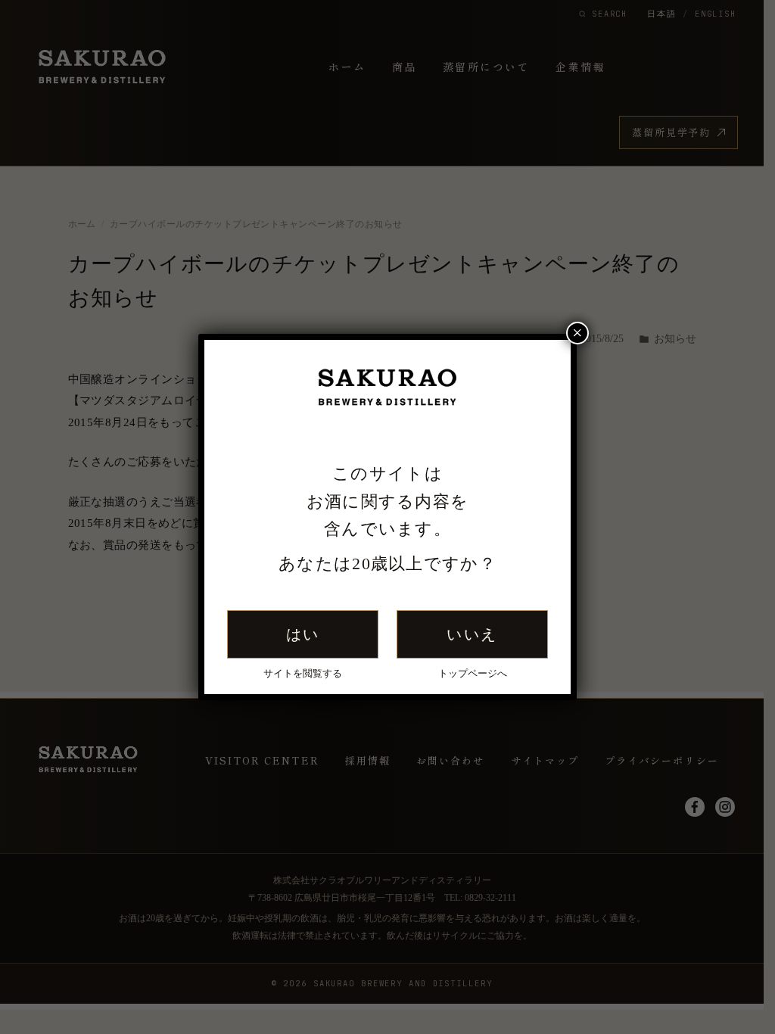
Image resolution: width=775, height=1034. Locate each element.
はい (303, 634)
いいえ (472, 634)
